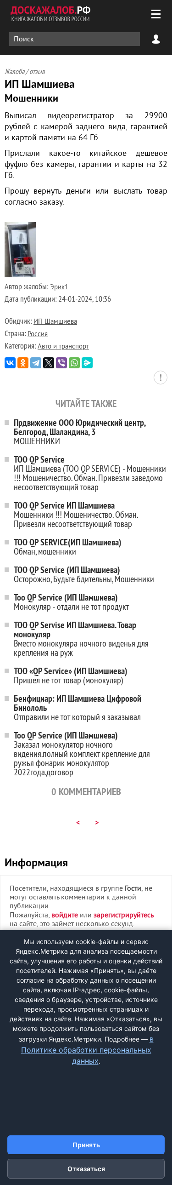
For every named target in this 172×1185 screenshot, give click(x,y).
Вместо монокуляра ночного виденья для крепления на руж (81, 638)
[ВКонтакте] (10, 362)
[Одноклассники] (22, 362)
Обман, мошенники (68, 546)
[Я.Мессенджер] (87, 362)
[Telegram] (35, 362)
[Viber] (61, 362)
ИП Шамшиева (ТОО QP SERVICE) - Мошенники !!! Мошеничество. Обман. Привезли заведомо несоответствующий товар (90, 472)
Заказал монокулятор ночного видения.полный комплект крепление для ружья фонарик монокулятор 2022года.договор (82, 753)
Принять (86, 1145)
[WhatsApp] (74, 362)
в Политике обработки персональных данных (87, 1049)
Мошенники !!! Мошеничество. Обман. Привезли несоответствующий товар (76, 514)
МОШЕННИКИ (79, 432)
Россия (38, 334)
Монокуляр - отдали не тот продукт (71, 601)
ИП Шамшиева (55, 322)
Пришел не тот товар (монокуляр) (71, 675)
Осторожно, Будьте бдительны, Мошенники (84, 574)
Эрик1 (59, 287)
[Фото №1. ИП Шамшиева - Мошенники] (20, 275)
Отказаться (86, 1169)
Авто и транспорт (63, 347)
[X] (48, 362)
